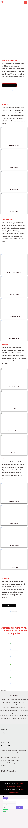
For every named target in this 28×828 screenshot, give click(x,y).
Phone (5, 811)
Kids (2, 739)
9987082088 (8, 770)
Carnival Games (14, 294)
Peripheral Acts (14, 189)
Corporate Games (5, 735)
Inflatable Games (14, 316)
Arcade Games (14, 338)
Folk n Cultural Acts (14, 386)
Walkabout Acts (14, 145)
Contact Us (5, 745)
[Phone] (9, 804)
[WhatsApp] (3, 809)
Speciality (4, 737)
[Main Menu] (25, 2)
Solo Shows (14, 167)
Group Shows (14, 408)
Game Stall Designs (14, 272)
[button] (3, 91)
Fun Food (14, 452)
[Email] (9, 807)
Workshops (14, 211)
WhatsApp (6, 809)
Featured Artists (14, 430)
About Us (5, 742)
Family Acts (4, 733)
